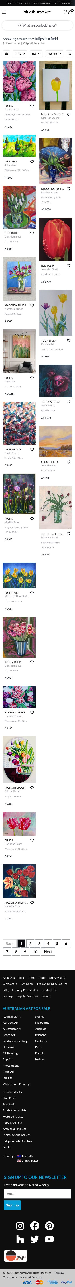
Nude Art (8, 1047)
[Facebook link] (37, 1230)
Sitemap (8, 996)
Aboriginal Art (12, 1016)
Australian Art (12, 1028)
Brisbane (40, 1034)
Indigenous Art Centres (17, 1141)
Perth (38, 1047)
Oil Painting (10, 1053)
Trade (41, 977)
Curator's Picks (12, 1091)
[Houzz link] (23, 1244)
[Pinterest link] (52, 1230)
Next (48, 951)
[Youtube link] (52, 1244)
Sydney (39, 1016)
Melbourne (42, 1022)
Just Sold (8, 1104)
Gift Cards (27, 983)
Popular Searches (27, 996)
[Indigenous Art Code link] (37, 1256)
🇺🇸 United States (28, 1160)
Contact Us (49, 990)
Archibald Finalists (14, 1128)
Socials (46, 996)
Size (34, 53)
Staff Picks (9, 1098)
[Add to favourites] (32, 106)
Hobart (39, 1059)
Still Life (8, 1077)
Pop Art (8, 1059)
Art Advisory (57, 977)
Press (31, 977)
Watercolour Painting (16, 1084)
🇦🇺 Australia (25, 1156)
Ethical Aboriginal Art (16, 1134)
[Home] (37, 11)
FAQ (6, 990)
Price (18, 53)
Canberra (41, 1041)
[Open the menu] (4, 12)
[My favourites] (65, 12)
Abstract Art (10, 1022)
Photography (11, 1065)
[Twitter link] (37, 1244)
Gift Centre (10, 983)
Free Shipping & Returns (52, 983)
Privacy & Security (30, 1277)
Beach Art (9, 1034)
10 (35, 951)
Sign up (12, 1205)
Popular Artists (12, 1122)
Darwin (39, 1053)
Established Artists (14, 1110)
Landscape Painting (15, 1041)
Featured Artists (13, 1116)
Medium (52, 53)
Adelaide (40, 1028)
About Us (9, 977)
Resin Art (8, 1071)
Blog (21, 977)
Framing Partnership (25, 990)
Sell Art (7, 1147)
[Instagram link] (23, 1230)
